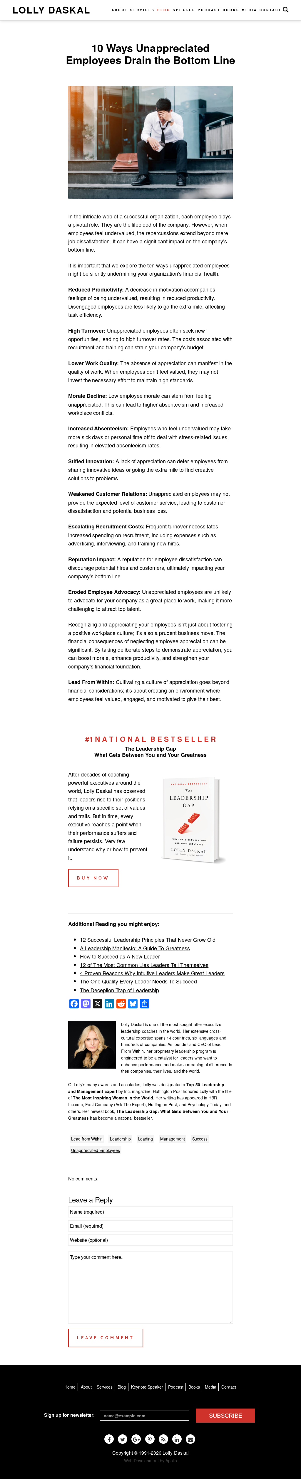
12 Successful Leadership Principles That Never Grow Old (147, 939)
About (120, 10)
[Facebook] (109, 1439)
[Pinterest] (150, 1439)
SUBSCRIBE (225, 1415)
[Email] (190, 1439)
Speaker (184, 10)
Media (249, 10)
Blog (163, 10)
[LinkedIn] (177, 1439)
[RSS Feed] (163, 1439)
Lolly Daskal (51, 9)
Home (70, 1387)
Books (231, 10)
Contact (271, 10)
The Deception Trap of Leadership (119, 990)
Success (200, 1139)
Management (172, 1139)
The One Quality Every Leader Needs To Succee (138, 981)
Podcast (209, 10)
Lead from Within (87, 1139)
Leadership (120, 1139)
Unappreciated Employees (95, 1150)
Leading (145, 1139)
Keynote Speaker (147, 1387)
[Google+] (136, 1439)
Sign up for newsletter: (69, 1414)
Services (142, 10)
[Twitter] (122, 1439)
